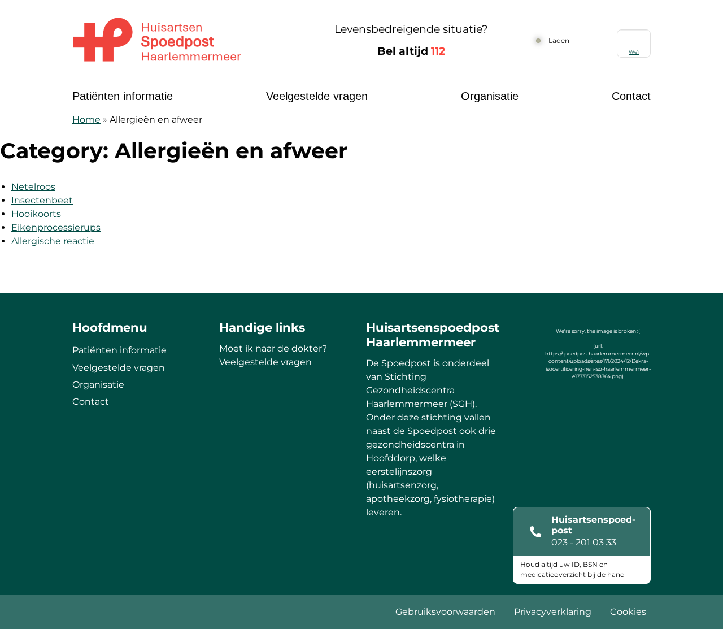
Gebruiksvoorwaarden (445, 611)
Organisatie (490, 96)
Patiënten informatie (122, 96)
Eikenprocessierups (56, 227)
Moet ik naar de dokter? (273, 348)
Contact (631, 96)
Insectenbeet (42, 200)
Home (86, 119)
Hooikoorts (36, 214)
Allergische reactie (52, 241)
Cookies (628, 611)
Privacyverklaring (552, 611)
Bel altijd (411, 51)
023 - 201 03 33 (583, 542)
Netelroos (33, 186)
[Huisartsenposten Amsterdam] (183, 40)
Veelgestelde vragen (317, 96)
